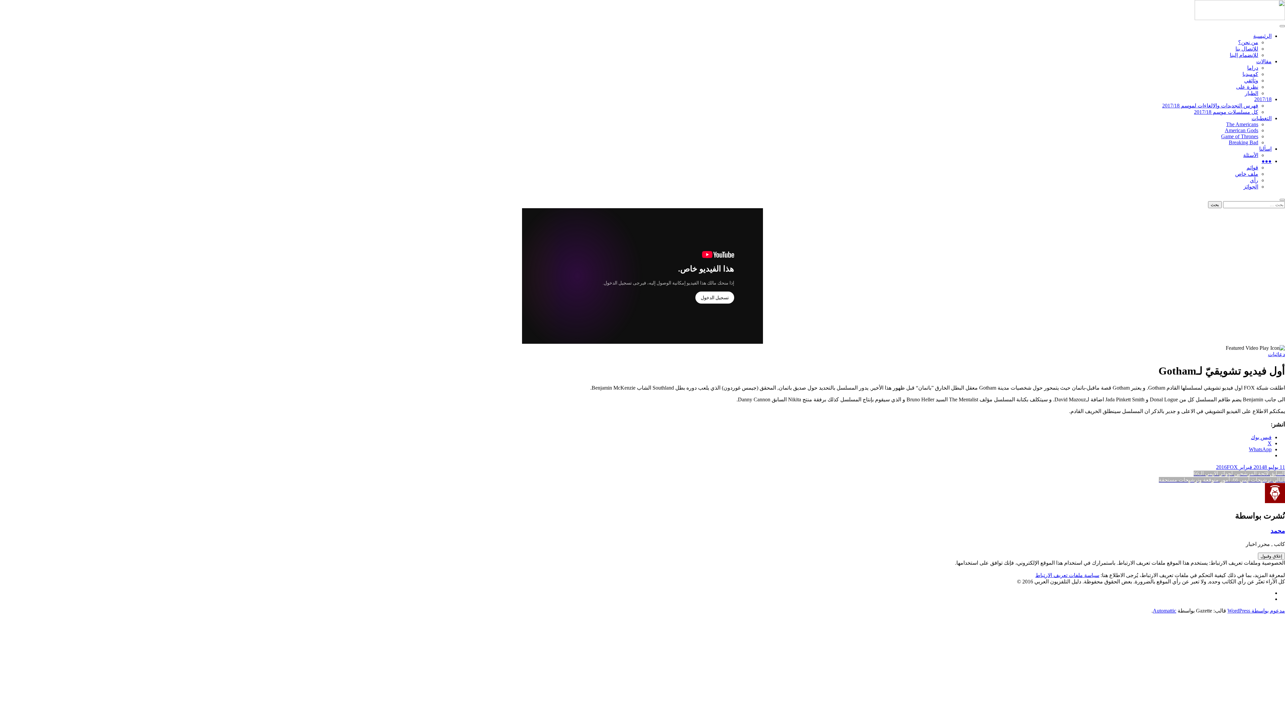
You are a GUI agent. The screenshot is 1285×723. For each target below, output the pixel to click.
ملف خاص (1246, 174)
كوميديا (1250, 74)
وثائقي (1251, 80)
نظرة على (1247, 87)
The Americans (1242, 124)
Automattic (1164, 611)
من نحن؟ (1248, 42)
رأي (1254, 180)
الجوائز (1251, 186)
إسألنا (1265, 149)
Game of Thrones (1239, 136)
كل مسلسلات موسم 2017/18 (1226, 112)
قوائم (1252, 167)
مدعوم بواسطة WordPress (1256, 611)
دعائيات (1276, 354)
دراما (1252, 68)
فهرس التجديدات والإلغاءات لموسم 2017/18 (1210, 105)
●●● (1267, 161)
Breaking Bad (1243, 142)
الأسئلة (1250, 155)
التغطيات (1262, 118)
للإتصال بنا (1246, 49)
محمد (1278, 530)
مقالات (1264, 61)
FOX (1232, 467)
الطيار (1251, 93)
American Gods (1241, 130)
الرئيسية (1262, 36)
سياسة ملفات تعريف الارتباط (1067, 575)
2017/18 (1263, 99)
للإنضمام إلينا (1244, 55)
